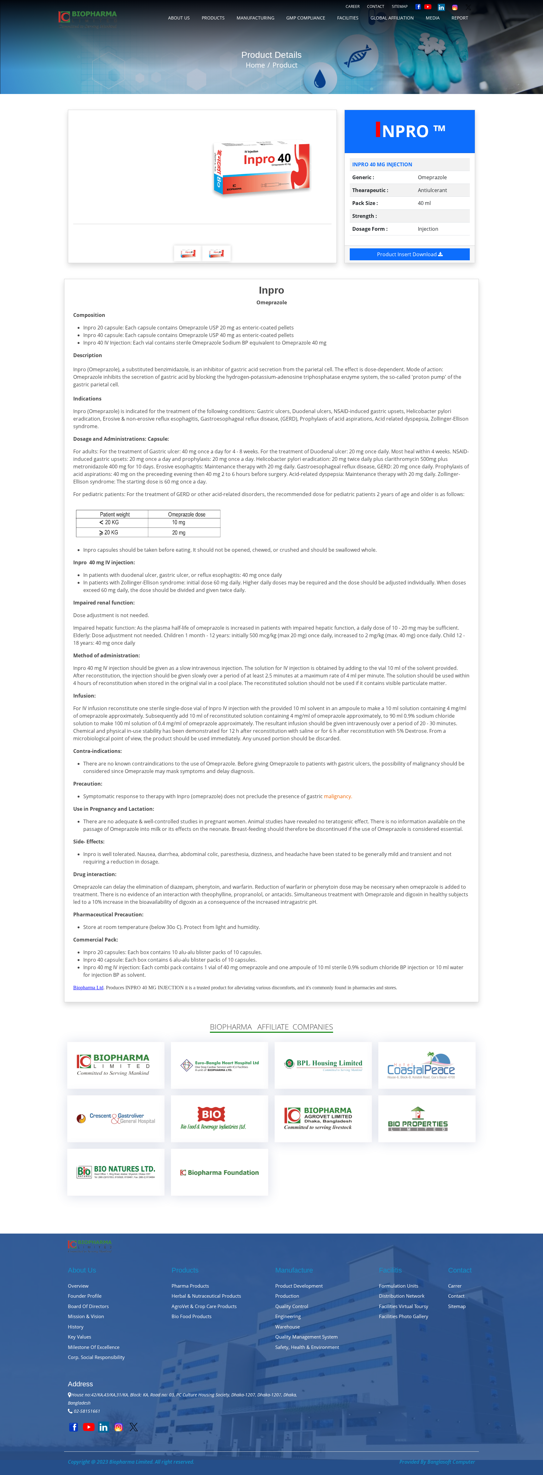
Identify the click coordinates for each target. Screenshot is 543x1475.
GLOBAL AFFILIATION (392, 18)
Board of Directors (88, 1306)
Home (255, 64)
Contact (375, 6)
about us (179, 18)
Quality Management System (306, 1337)
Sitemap (400, 6)
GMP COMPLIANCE (305, 18)
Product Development (299, 1286)
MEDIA (433, 18)
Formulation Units (398, 1286)
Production (287, 1296)
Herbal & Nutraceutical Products (206, 1296)
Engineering (288, 1316)
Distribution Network (402, 1296)
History (76, 1326)
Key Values (79, 1337)
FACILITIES (348, 18)
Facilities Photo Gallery (403, 1316)
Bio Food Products (191, 1316)
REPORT (460, 18)
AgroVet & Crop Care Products (204, 1306)
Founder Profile (84, 1296)
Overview (78, 1286)
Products (213, 18)
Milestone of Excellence (93, 1347)
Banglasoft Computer (451, 1461)
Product (285, 64)
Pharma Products (190, 1286)
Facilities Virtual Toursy (403, 1306)
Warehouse (287, 1326)
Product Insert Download (407, 254)
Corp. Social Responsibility (96, 1357)
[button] (92, 167)
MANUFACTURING (255, 18)
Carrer (455, 1286)
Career (352, 6)
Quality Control (291, 1306)
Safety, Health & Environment (307, 1347)
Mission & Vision (86, 1316)
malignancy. (338, 796)
